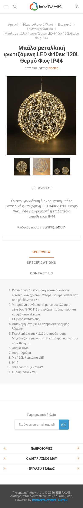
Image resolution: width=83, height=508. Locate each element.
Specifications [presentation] (41, 263)
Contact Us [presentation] (41, 273)
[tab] (41, 252)
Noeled (53, 68)
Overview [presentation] (42, 252)
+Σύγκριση (45, 188)
